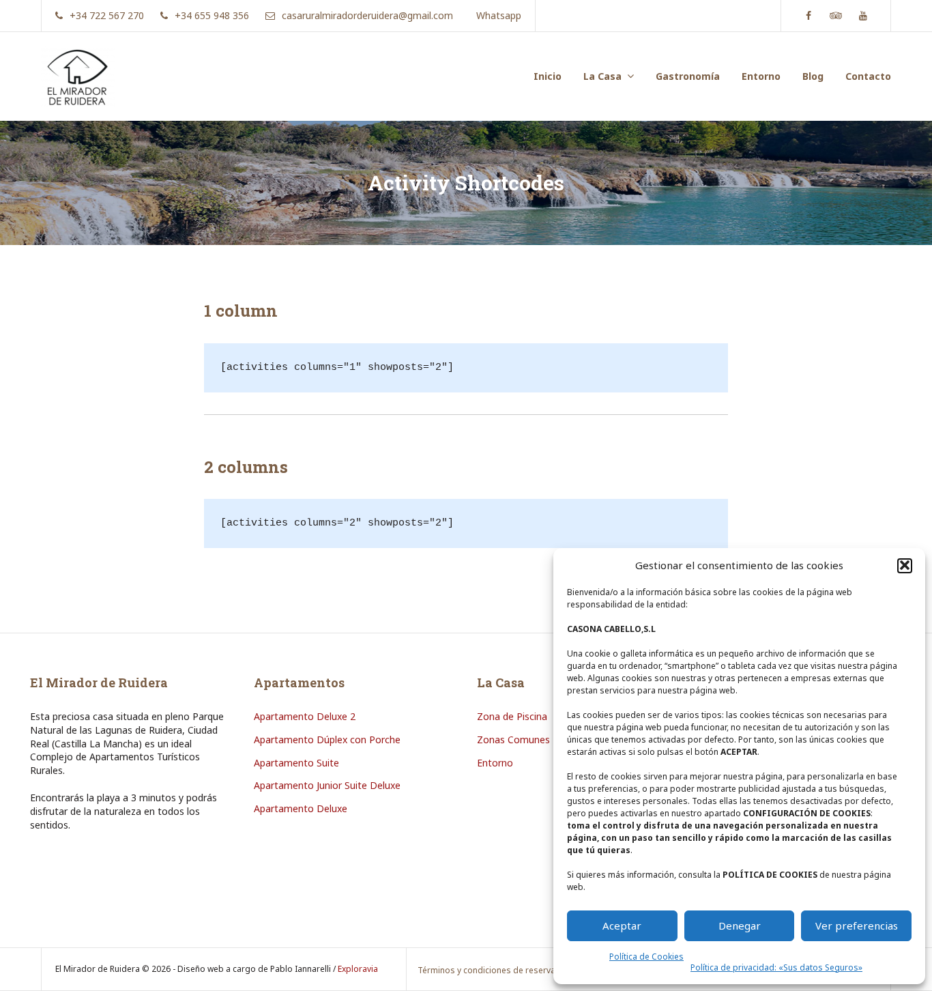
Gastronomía (688, 76)
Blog (813, 76)
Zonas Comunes (513, 739)
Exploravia (358, 969)
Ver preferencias (856, 925)
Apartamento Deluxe (300, 808)
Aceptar (621, 925)
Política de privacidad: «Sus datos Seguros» (776, 967)
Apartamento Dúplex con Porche (327, 739)
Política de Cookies (646, 956)
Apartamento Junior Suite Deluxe (327, 785)
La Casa (602, 76)
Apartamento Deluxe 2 (304, 716)
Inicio (548, 76)
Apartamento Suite (296, 762)
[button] (905, 565)
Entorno (761, 76)
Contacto (868, 76)
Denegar (739, 925)
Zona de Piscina (512, 716)
